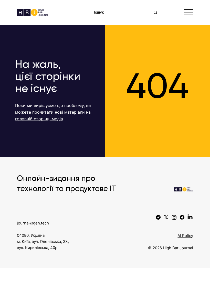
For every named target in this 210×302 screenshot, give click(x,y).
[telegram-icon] (158, 217)
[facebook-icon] (182, 217)
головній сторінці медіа (39, 118)
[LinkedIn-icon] (190, 217)
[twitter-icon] (166, 217)
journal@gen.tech (33, 223)
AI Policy (185, 235)
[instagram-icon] (174, 217)
